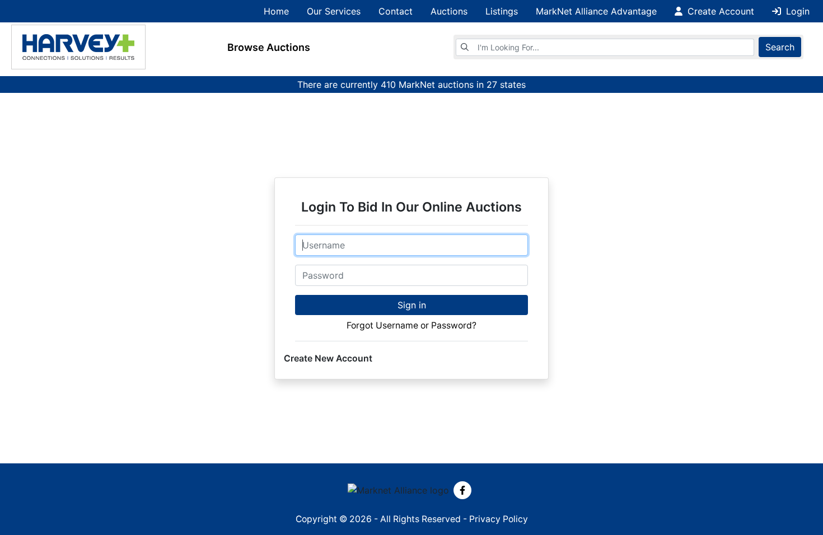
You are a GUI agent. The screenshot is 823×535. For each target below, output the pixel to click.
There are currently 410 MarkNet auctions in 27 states (411, 84)
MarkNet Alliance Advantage (596, 11)
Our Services (334, 11)
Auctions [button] (449, 11)
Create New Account (328, 358)
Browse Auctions (268, 47)
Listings (501, 11)
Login (796, 11)
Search (779, 47)
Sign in (412, 305)
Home (276, 11)
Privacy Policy (498, 519)
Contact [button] (395, 11)
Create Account (719, 11)
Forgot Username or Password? (411, 325)
